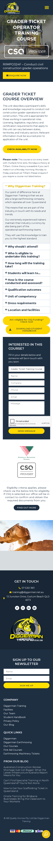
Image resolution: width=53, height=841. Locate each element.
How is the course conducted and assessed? (23, 281)
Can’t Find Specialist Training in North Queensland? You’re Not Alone (26, 781)
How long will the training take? (24, 265)
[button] (46, 7)
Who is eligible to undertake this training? (22, 255)
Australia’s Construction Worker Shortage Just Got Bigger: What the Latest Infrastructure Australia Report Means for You (26, 771)
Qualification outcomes (24, 289)
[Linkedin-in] (29, 608)
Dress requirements (22, 303)
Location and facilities (24, 310)
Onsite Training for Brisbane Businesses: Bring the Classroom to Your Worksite (24, 799)
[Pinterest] (34, 608)
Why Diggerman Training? (26, 186)
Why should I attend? (23, 246)
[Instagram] (23, 608)
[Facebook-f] (17, 608)
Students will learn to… (24, 273)
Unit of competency (22, 296)
